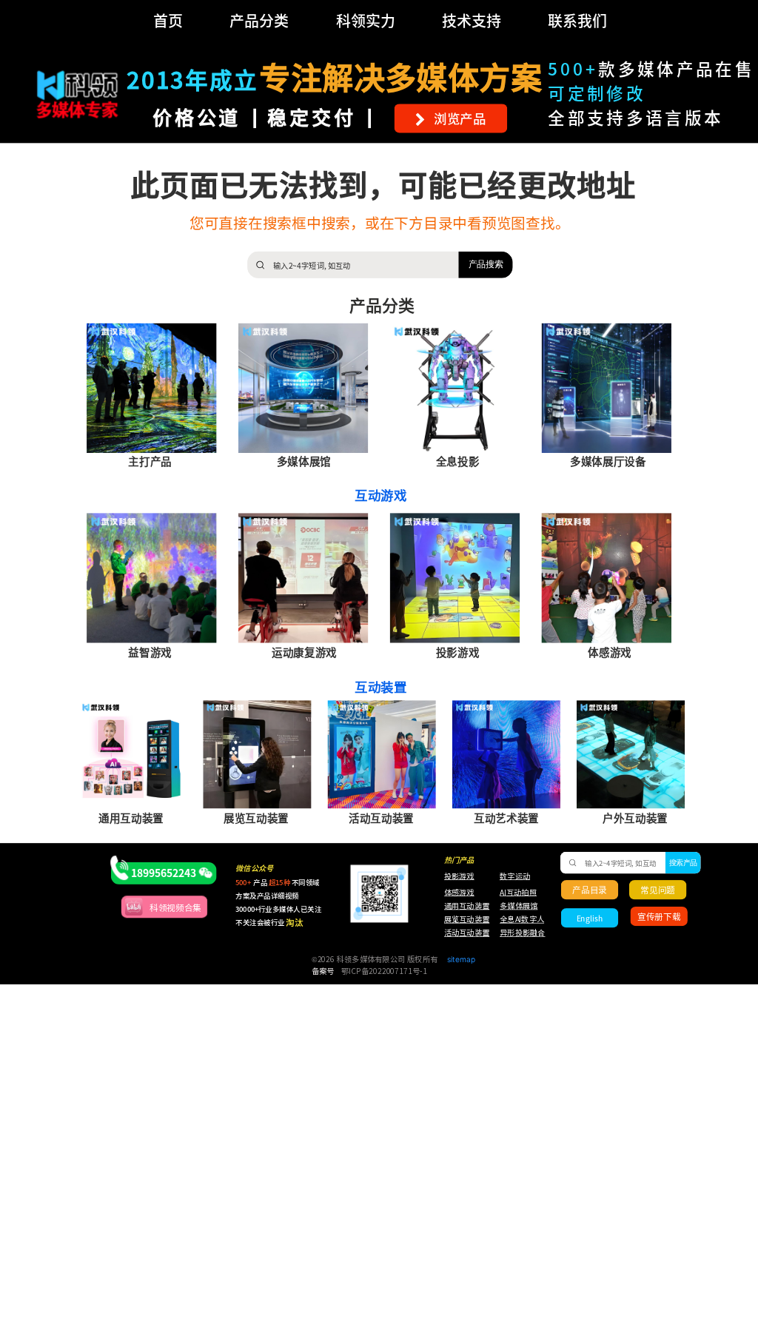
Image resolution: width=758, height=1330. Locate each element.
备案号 (323, 971)
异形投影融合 (521, 933)
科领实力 (365, 20)
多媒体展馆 (518, 906)
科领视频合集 (175, 907)
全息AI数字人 (522, 919)
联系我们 (577, 20)
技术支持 (471, 20)
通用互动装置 (462, 906)
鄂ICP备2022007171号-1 (384, 971)
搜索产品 (683, 863)
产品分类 (259, 20)
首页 (168, 20)
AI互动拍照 (517, 892)
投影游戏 (459, 876)
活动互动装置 (466, 933)
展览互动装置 (462, 919)
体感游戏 (459, 892)
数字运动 (515, 876)
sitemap (461, 958)
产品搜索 (486, 264)
